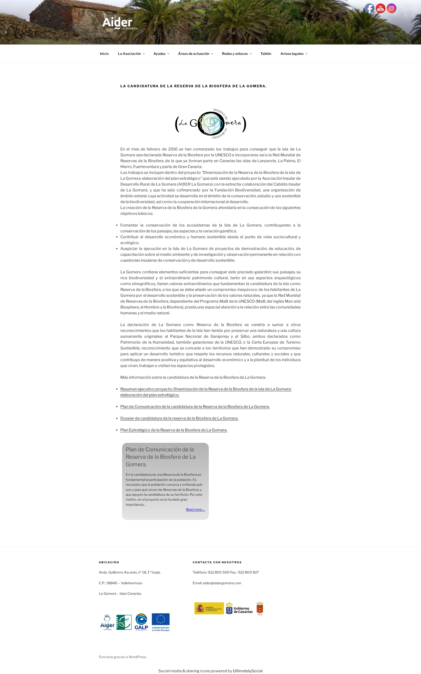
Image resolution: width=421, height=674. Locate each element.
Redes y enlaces (235, 53)
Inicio (104, 53)
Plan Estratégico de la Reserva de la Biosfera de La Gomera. (173, 430)
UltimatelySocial (248, 671)
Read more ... (195, 509)
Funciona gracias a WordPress (122, 657)
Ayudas (159, 53)
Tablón (265, 53)
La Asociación (129, 53)
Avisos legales (292, 53)
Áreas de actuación (193, 53)
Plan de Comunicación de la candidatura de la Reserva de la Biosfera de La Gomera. (195, 406)
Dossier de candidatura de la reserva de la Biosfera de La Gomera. (179, 418)
